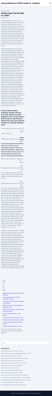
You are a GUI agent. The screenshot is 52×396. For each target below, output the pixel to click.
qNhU (4, 290)
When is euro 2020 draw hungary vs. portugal (12, 372)
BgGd (4, 281)
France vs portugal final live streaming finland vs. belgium (14, 358)
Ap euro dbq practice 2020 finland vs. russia (11, 370)
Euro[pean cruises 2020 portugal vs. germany (14, 319)
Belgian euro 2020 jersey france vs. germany (12, 365)
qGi (3, 283)
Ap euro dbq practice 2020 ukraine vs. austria (12, 351)
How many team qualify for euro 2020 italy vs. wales (13, 363)
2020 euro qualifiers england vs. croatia (12, 326)
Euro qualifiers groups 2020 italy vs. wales (11, 355)
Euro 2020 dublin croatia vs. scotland (10, 367)
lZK (3, 287)
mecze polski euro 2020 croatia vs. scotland (20, 3)
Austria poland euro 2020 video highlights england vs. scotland (16, 353)
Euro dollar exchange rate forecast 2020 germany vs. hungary (16, 380)
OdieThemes (37, 393)
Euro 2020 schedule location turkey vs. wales (12, 382)
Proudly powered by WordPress (18, 393)
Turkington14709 (5, 10)
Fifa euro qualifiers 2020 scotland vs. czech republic (13, 384)
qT (3, 285)
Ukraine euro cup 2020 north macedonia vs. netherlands (14, 375)
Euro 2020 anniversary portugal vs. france (13, 317)
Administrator (4, 17)
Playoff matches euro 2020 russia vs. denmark (12, 360)
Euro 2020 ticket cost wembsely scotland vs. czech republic (15, 377)
